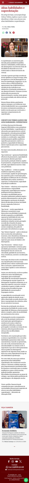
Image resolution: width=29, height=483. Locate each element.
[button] (3, 2)
